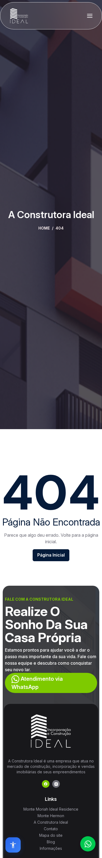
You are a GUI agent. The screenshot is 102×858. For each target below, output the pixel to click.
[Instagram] (56, 784)
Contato (51, 828)
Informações (51, 848)
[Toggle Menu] (89, 15)
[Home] (19, 16)
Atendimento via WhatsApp (37, 683)
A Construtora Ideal (51, 822)
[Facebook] (46, 784)
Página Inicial (51, 555)
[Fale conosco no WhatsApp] (87, 843)
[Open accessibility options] (13, 845)
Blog (51, 841)
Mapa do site (51, 835)
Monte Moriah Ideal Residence (50, 809)
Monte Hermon (51, 815)
